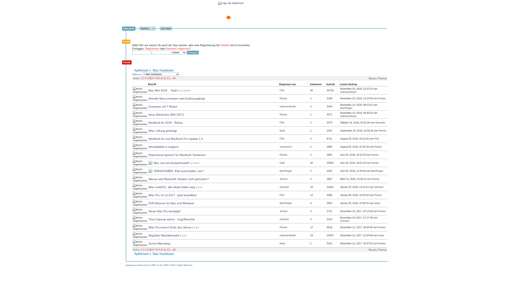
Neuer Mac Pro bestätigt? (164, 211)
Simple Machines (184, 265)
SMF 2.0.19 (156, 265)
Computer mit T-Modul (162, 106)
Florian (283, 98)
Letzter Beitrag (348, 84)
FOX (282, 90)
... (171, 78)
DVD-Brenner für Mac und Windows (171, 203)
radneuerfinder (348, 92)
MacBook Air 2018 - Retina (165, 122)
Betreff (152, 84)
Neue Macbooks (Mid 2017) (166, 114)
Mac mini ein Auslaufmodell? (172, 163)
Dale (282, 163)
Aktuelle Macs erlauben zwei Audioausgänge (176, 98)
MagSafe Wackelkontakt (163, 235)
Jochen (284, 179)
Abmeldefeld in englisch (163, 146)
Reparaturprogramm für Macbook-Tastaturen (177, 154)
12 (168, 78)
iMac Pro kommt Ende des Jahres (170, 227)
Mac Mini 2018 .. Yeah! (163, 90)
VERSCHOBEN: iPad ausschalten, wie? (179, 171)
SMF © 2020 (169, 265)
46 (174, 78)
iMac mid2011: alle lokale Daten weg (171, 187)
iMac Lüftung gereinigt (162, 130)
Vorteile (224, 45)
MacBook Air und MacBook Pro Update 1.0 (175, 138)
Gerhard (284, 187)
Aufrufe (330, 84)
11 (165, 78)
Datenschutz (143, 265)
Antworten (316, 84)
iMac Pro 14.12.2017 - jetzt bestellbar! (172, 195)
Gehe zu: (137, 74)
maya (377, 203)
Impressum (131, 265)
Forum (127, 62)
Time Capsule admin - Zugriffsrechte (171, 219)
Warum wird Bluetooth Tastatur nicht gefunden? (178, 179)
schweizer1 (286, 146)
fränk (282, 130)
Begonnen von (287, 84)
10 (161, 78)
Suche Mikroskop (159, 243)
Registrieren (152, 48)
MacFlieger (346, 108)
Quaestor (380, 122)
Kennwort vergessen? (178, 48)
